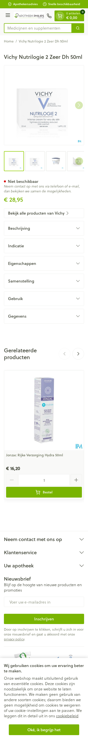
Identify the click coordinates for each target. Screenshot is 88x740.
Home (9, 41)
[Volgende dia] (78, 354)
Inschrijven (44, 619)
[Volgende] (79, 105)
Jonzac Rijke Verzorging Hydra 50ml (34, 455)
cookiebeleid (67, 716)
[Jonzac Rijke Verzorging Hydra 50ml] (44, 410)
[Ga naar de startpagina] (29, 16)
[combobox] (38, 28)
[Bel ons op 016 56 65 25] (49, 15)
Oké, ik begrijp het (44, 729)
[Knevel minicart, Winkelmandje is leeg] (59, 15)
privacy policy (14, 639)
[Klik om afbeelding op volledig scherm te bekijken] (44, 105)
